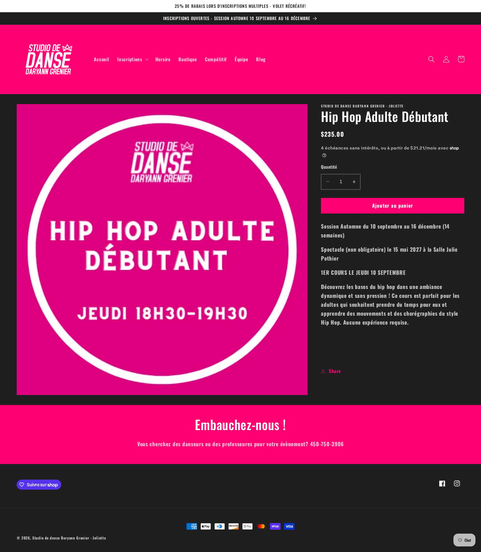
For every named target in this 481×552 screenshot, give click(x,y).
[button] (132, 59)
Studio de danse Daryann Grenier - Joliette (69, 538)
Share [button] (335, 370)
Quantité (329, 167)
